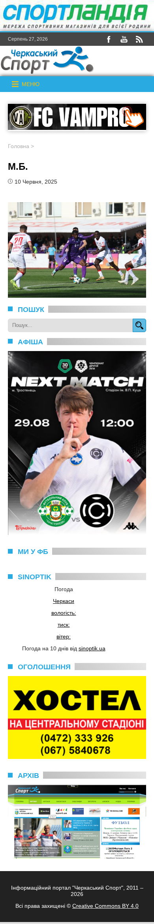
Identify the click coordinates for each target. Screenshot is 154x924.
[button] (30, 84)
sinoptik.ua (92, 648)
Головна (18, 146)
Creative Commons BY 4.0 (105, 906)
